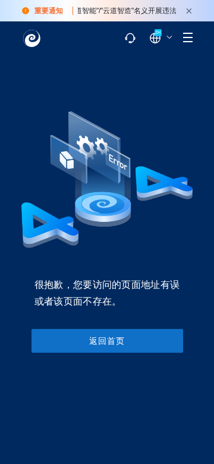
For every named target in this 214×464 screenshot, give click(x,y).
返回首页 (107, 341)
